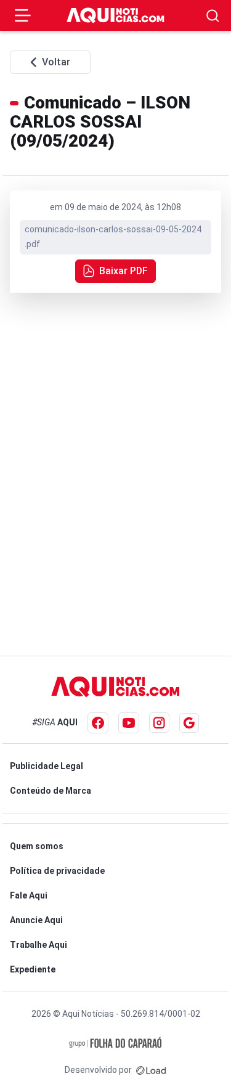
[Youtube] (128, 722)
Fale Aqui (28, 895)
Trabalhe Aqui (38, 945)
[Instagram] (159, 722)
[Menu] (23, 15)
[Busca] (213, 15)
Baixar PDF (123, 271)
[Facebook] (97, 722)
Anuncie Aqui (36, 920)
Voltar (56, 62)
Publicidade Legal (46, 766)
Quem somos (36, 846)
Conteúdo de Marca (50, 791)
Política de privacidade (57, 871)
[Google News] (189, 723)
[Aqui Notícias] (116, 15)
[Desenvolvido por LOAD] (151, 1070)
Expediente (32, 969)
